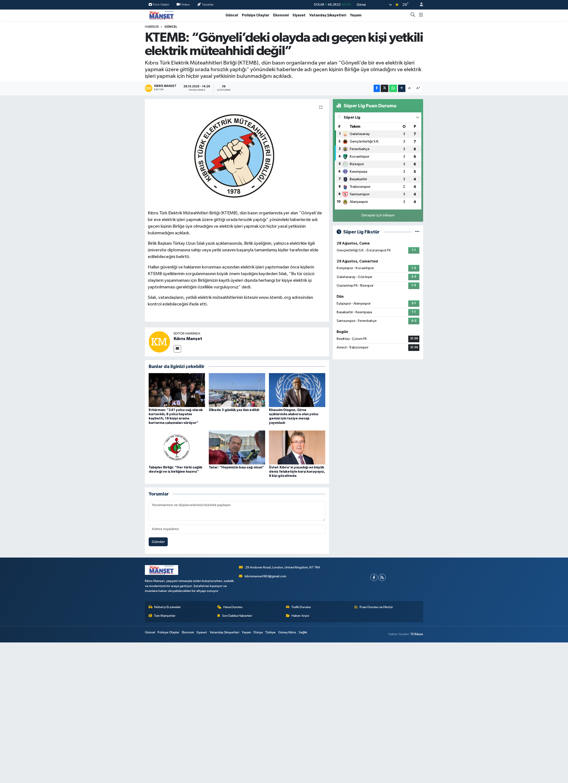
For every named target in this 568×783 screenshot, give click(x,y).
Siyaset (299, 15)
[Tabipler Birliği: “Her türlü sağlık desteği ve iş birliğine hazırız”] (177, 447)
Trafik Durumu (301, 607)
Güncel (231, 15)
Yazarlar (208, 4)
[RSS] (382, 577)
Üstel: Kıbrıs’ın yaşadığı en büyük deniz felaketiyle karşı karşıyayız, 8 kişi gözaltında (297, 472)
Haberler (152, 26)
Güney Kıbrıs (287, 632)
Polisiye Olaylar (255, 15)
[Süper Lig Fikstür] (417, 232)
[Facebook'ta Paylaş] (377, 88)
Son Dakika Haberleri (237, 615)
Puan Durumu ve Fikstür (376, 607)
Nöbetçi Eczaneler (167, 607)
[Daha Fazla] (401, 88)
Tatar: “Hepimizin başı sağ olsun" (236, 467)
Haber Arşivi (300, 615)
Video (185, 4)
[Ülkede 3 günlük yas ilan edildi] (237, 390)
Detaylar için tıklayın (377, 215)
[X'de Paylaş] (384, 88)
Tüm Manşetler (165, 615)
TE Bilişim (416, 634)
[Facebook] (374, 577)
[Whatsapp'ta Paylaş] (393, 88)
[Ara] (413, 15)
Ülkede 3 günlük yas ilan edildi (234, 410)
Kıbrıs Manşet (188, 339)
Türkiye (270, 632)
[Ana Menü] (421, 15)
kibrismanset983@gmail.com (265, 576)
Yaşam (355, 15)
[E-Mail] (177, 348)
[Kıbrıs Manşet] (159, 342)
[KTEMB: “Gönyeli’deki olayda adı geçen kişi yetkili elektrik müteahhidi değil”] (237, 153)
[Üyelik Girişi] (419, 5)
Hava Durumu (233, 607)
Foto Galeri (161, 4)
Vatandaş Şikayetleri (327, 15)
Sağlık (303, 632)
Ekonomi (281, 15)
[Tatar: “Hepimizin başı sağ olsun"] (237, 447)
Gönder (158, 542)
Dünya (258, 632)
